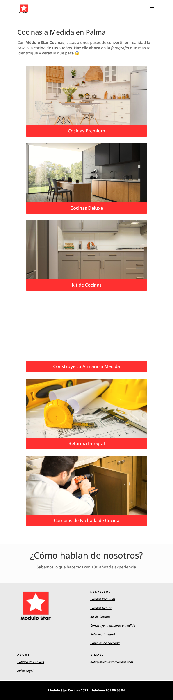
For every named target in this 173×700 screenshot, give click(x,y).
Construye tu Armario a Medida (86, 366)
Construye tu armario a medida (112, 625)
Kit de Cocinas (87, 285)
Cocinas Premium (86, 131)
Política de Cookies (30, 662)
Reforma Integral (86, 443)
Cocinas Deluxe (86, 208)
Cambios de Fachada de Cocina (86, 520)
